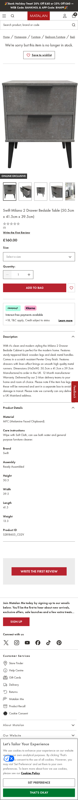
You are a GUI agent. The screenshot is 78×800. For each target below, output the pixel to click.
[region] (39, 769)
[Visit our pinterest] (59, 643)
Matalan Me (16, 699)
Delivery (14, 684)
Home (6, 37)
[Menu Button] (4, 16)
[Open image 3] (40, 191)
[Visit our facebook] (38, 643)
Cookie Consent (18, 713)
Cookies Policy (30, 773)
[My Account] (65, 16)
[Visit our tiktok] (48, 643)
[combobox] (39, 256)
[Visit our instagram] (17, 643)
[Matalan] (38, 16)
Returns (13, 692)
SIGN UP (16, 622)
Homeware (20, 37)
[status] (18, 274)
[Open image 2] (25, 191)
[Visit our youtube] (27, 643)
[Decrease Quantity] (7, 275)
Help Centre (16, 670)
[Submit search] (12, 16)
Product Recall (17, 706)
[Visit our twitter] (6, 643)
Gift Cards (15, 677)
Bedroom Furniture (55, 37)
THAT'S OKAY (39, 793)
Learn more (65, 320)
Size (6, 248)
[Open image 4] (56, 191)
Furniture (36, 37)
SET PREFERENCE (39, 783)
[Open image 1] (9, 191)
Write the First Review (16, 232)
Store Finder (16, 663)
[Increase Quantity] (29, 275)
